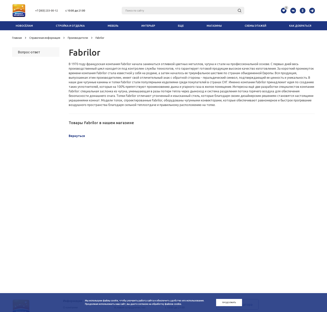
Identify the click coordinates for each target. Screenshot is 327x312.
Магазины (214, 25)
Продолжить (229, 302)
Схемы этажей (255, 25)
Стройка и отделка (70, 25)
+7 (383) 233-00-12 (46, 10)
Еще (181, 25)
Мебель (113, 25)
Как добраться (300, 25)
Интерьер (148, 25)
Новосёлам (24, 25)
